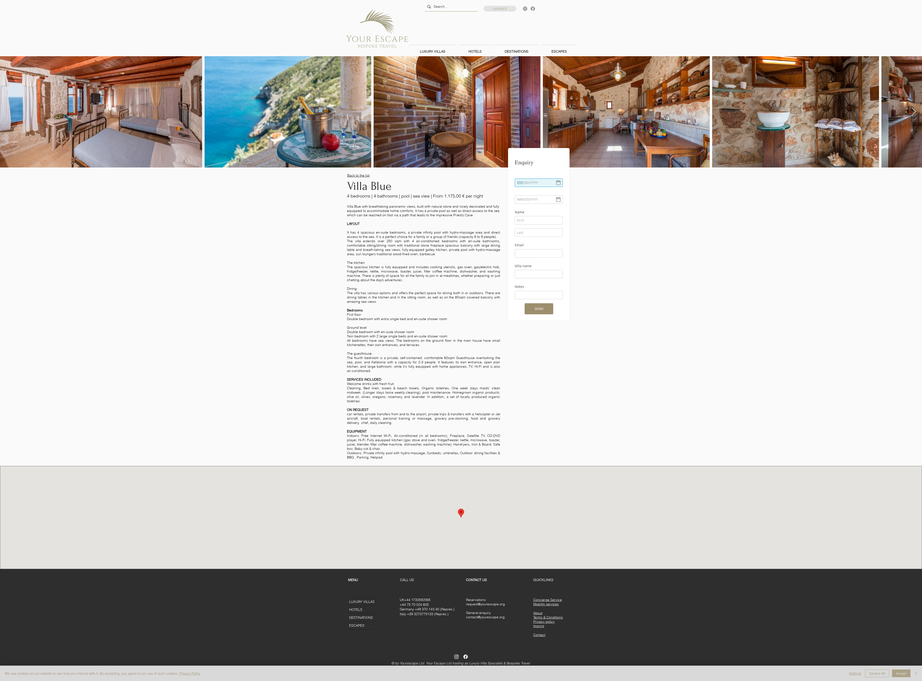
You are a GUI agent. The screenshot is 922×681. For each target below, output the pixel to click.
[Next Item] (913, 112)
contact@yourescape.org (485, 617)
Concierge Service (547, 600)
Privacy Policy (189, 673)
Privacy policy (544, 621)
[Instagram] (525, 8)
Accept (901, 673)
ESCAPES (356, 625)
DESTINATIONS (361, 617)
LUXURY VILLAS (362, 602)
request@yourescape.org (485, 604)
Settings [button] (855, 673)
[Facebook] (533, 8)
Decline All (877, 673)
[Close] (916, 673)
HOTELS (355, 609)
